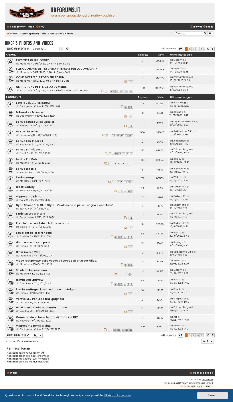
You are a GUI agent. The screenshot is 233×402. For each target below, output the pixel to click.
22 (131, 163)
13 (116, 154)
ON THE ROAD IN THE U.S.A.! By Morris (41, 87)
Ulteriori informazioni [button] (117, 395)
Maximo (24, 162)
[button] (180, 49)
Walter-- (178, 177)
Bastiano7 (25, 236)
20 (123, 163)
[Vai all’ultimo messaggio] (186, 60)
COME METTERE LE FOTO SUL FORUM (40, 77)
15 (124, 154)
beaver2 (24, 320)
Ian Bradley (207, 379)
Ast (175, 316)
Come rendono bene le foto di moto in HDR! (47, 317)
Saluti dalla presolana (31, 270)
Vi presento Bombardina (33, 326)
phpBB (177, 383)
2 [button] (190, 48)
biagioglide (179, 298)
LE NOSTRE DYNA (27, 131)
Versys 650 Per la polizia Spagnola (40, 299)
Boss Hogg (179, 102)
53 (113, 136)
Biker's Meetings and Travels (72, 90)
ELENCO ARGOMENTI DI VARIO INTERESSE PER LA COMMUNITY (57, 68)
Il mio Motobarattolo (30, 213)
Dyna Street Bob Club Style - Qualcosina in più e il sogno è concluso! (64, 205)
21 (127, 163)
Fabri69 (24, 200)
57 (131, 136)
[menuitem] (40, 26)
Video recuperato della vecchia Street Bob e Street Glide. (56, 260)
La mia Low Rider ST (29, 141)
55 (122, 136)
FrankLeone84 (27, 135)
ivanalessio (26, 255)
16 (128, 154)
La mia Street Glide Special (35, 122)
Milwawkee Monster (30, 112)
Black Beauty (25, 187)
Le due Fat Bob (26, 159)
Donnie (24, 246)
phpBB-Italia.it (206, 386)
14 (120, 154)
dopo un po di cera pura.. (33, 242)
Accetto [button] (212, 395)
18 (115, 163)
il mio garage (25, 177)
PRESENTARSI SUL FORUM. (33, 60)
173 (126, 91)
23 (131, 330)
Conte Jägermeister (184, 121)
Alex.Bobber (26, 144)
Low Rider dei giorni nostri (34, 233)
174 (131, 91)
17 (131, 154)
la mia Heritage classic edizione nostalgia (45, 289)
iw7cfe (23, 302)
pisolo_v (25, 226)
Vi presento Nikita (28, 196)
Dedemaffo (26, 115)
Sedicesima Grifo (30, 106)
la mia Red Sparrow (29, 280)
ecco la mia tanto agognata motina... (42, 307)
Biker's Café (63, 63)
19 (119, 163)
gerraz (23, 208)
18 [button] (208, 48)
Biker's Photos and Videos (29, 43)
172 (121, 91)
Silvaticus (25, 283)
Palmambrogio (182, 77)
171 (117, 91)
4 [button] (198, 48)
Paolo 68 (25, 190)
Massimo (25, 63)
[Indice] (27, 13)
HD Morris (25, 90)
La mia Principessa (29, 149)
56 (127, 136)
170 (112, 91)
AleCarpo (25, 125)
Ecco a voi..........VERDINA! (33, 103)
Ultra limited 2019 (28, 252)
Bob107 (24, 153)
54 (118, 136)
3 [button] (194, 48)
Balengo (178, 111)
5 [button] (202, 48)
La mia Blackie (26, 169)
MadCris (24, 181)
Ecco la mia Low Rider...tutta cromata (42, 223)
